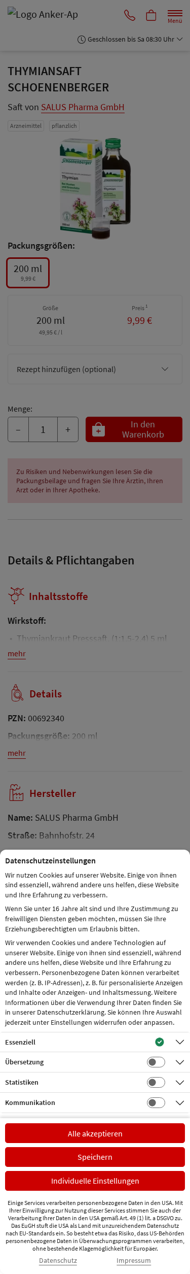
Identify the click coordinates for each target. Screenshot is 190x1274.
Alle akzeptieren (95, 1133)
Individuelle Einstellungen (95, 1181)
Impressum (134, 1260)
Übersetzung (24, 1061)
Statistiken (22, 1082)
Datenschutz (58, 1260)
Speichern (95, 1157)
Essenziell (20, 1042)
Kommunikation (30, 1102)
